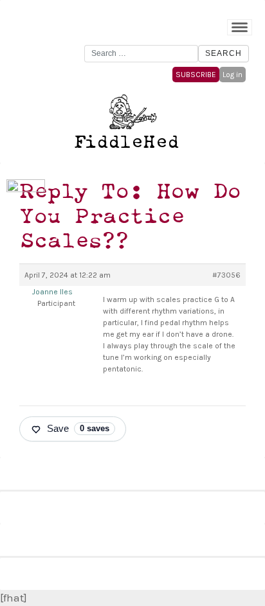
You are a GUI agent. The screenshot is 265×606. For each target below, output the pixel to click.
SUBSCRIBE (196, 74)
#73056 (226, 275)
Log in (232, 74)
